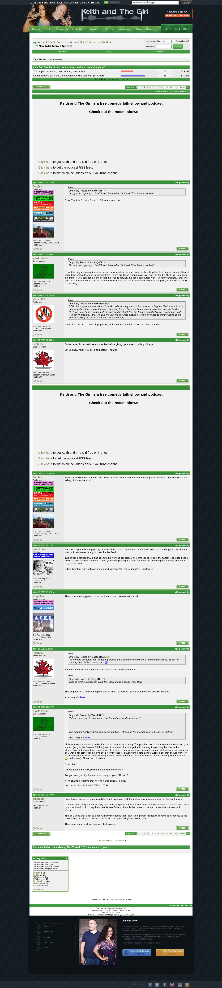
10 (167, 87)
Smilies (36, 875)
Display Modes (179, 92)
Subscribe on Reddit (180, 985)
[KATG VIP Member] (43, 607)
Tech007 (38, 344)
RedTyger (130, 914)
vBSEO (112, 912)
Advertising (48, 931)
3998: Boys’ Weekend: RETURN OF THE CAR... (75, 2)
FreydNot (38, 596)
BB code (36, 873)
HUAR (46, 948)
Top (190, 906)
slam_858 (39, 299)
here (77, 758)
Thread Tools (162, 92)
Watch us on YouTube (172, 985)
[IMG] (35, 877)
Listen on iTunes (176, 29)
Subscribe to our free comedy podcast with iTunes (136, 952)
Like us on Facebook (150, 985)
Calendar (159, 52)
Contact (47, 926)
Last (182, 87)
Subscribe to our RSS (187, 985)
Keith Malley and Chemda (50, 17)
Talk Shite (105, 42)
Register (62, 52)
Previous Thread (105, 841)
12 (175, 87)
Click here (45, 162)
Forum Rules (38, 890)
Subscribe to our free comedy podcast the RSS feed (170, 952)
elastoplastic (40, 258)
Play (112, 3)
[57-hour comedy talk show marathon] (43, 216)
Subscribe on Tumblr (165, 985)
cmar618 (38, 798)
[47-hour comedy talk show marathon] (43, 210)
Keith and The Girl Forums (51, 42)
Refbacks (37, 885)
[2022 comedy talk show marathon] (43, 558)
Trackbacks (38, 881)
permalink (183, 183)
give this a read (166, 804)
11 (171, 87)
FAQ (109, 52)
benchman (39, 549)
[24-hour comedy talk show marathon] (43, 200)
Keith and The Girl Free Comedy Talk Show (115, 15)
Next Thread (119, 841)
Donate (47, 937)
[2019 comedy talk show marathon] (43, 195)
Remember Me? (182, 41)
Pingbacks (37, 883)
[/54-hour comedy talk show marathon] (43, 221)
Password (150, 46)
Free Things (49, 942)
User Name (151, 41)
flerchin (37, 186)
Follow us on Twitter (157, 985)
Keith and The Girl (178, 906)
